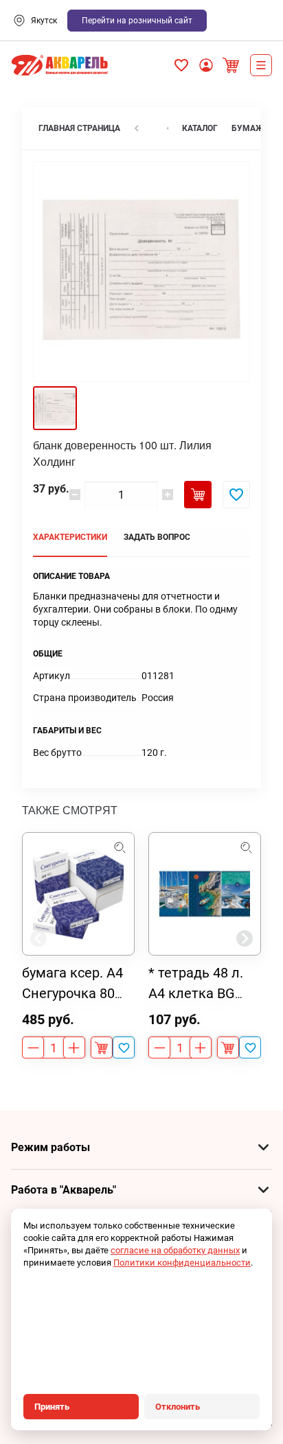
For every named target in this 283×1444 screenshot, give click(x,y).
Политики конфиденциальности (182, 1262)
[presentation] (38, 938)
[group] (78, 945)
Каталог (261, 65)
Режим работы (50, 1147)
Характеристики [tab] (70, 537)
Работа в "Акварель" (63, 1189)
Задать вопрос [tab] (157, 537)
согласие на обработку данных (175, 1250)
